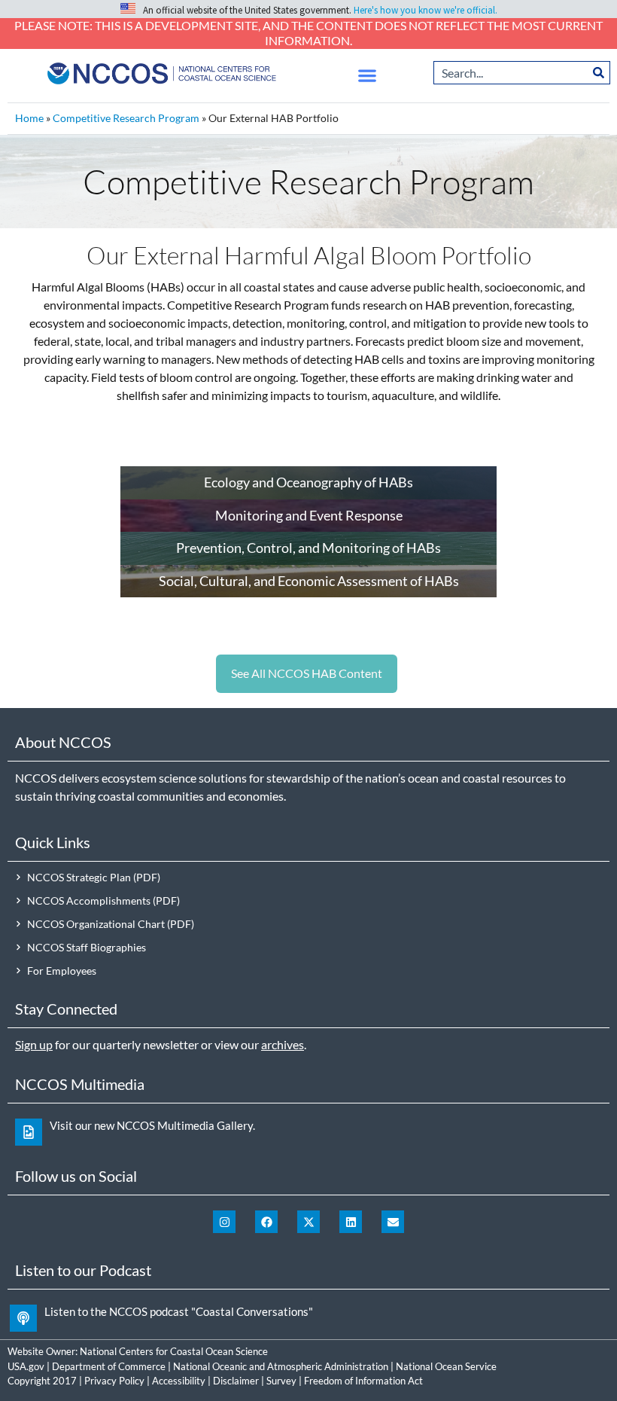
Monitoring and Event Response (309, 515)
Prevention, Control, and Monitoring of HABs (308, 547)
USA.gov (26, 1366)
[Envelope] (392, 1221)
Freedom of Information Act (363, 1381)
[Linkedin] (350, 1221)
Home (29, 118)
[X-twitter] (308, 1221)
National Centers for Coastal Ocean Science (174, 1351)
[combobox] (510, 72)
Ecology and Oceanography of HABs (308, 482)
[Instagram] (224, 1221)
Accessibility (178, 1381)
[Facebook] (266, 1221)
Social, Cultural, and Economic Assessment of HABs (309, 580)
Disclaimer (236, 1381)
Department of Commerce (109, 1366)
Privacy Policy (114, 1381)
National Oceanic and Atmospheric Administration (280, 1366)
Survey (281, 1381)
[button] (367, 75)
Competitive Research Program (126, 118)
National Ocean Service (446, 1366)
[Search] (599, 72)
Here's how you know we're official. (425, 10)
